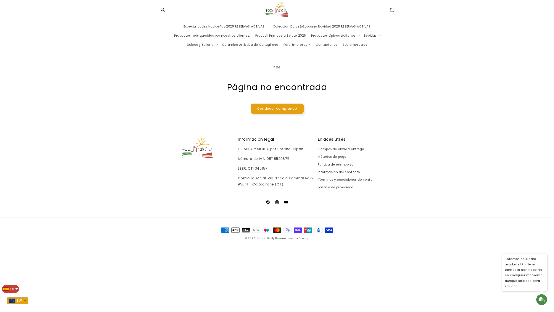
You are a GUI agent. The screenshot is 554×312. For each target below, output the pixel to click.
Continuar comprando (277, 108)
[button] (162, 10)
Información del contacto (339, 172)
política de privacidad (335, 187)
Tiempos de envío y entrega (341, 149)
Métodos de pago (332, 156)
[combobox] (17, 300)
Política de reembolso (336, 164)
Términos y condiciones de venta (345, 179)
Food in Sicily (266, 238)
